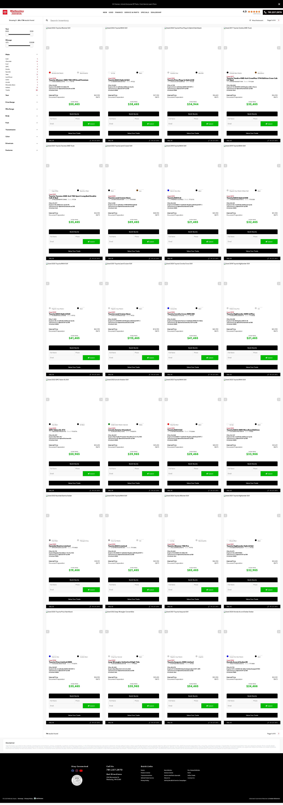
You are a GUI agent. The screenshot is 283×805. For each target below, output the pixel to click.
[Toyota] (5, 12)
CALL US (51, 140)
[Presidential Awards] (79, 780)
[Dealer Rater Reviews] (251, 12)
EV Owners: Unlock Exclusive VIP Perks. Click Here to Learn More (134, 4)
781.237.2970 (274, 12)
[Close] (279, 4)
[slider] (7, 34)
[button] (101, 48)
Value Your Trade (74, 133)
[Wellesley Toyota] (17, 12)
